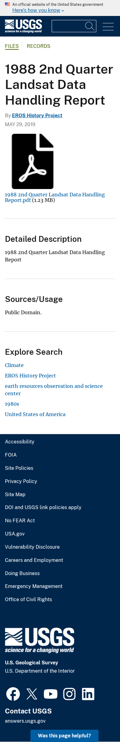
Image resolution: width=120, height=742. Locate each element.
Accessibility (19, 442)
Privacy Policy (21, 481)
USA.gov (15, 534)
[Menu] (108, 27)
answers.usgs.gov (25, 721)
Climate (14, 365)
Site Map (15, 494)
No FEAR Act (20, 521)
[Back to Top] (98, 720)
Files (12, 46)
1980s (12, 404)
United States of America (35, 414)
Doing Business (22, 573)
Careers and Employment (34, 560)
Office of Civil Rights (28, 599)
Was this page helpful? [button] (64, 736)
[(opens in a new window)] (13, 693)
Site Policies (19, 468)
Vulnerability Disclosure (32, 547)
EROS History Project (37, 115)
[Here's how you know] (60, 8)
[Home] (23, 31)
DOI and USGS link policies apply (43, 507)
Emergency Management (33, 586)
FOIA (11, 455)
